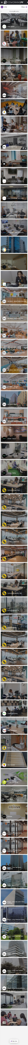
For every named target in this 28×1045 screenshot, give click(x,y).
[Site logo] (14, 2)
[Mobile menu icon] (2, 2)
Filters (23, 7)
